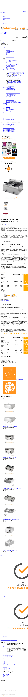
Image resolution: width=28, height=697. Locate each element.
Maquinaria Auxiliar (7, 87)
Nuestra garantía (6, 18)
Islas (7, 62)
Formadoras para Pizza (10, 89)
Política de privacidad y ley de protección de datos (13, 676)
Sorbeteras (8, 98)
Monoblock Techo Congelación (14, 82)
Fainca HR (7, 224)
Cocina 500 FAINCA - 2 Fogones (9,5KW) (12, 488)
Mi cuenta (5, 23)
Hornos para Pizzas (10, 57)
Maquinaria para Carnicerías (9, 131)
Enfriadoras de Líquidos (11, 101)
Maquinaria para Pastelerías (8, 130)
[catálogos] (9, 159)
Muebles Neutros (9, 105)
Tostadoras (8, 55)
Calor (4, 47)
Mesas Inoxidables (9, 104)
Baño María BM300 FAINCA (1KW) (11, 550)
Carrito (4, 24)
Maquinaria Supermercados (8, 126)
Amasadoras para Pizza (10, 88)
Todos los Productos (10, 111)
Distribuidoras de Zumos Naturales (13, 93)
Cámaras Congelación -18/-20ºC (15, 75)
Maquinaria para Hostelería (8, 119)
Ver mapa (2, 695)
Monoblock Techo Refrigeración (15, 79)
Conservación (11, 84)
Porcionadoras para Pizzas (11, 90)
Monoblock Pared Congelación (14, 81)
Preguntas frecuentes (7, 656)
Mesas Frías (8, 67)
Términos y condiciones (8, 655)
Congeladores (8, 61)
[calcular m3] (9, 173)
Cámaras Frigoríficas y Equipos (9, 69)
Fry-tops (7, 53)
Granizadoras (8, 91)
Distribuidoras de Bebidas (11, 94)
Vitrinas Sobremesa (10, 68)
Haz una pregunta (5, 300)
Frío (4, 59)
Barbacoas (8, 50)
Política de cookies (7, 678)
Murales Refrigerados (10, 65)
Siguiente (5, 636)
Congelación (11, 86)
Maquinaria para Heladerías (8, 128)
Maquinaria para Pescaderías (9, 129)
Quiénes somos (6, 16)
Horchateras (8, 97)
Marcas (7, 110)
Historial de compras (7, 654)
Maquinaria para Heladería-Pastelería (13, 102)
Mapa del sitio (6, 674)
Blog (4, 19)
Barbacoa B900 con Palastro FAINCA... (11, 519)
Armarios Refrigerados (10, 66)
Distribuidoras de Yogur (10, 95)
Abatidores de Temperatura (11, 60)
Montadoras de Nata (10, 100)
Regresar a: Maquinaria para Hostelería (9, 640)
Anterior (5, 596)
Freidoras (8, 52)
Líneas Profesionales (10, 109)
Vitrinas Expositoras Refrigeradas (12, 64)
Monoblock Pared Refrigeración (15, 78)
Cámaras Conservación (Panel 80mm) (16, 73)
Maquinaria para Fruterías (8, 132)
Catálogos (5, 112)
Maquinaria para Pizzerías (8, 125)
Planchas (7, 54)
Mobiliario (5, 103)
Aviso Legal (5, 675)
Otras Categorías (6, 108)
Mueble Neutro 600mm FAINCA (10, 426)
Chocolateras (8, 96)
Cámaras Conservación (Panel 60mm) (16, 72)
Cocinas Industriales (10, 51)
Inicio (4, 118)
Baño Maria (8, 48)
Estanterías (8, 107)
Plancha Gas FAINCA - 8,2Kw (9, 457)
